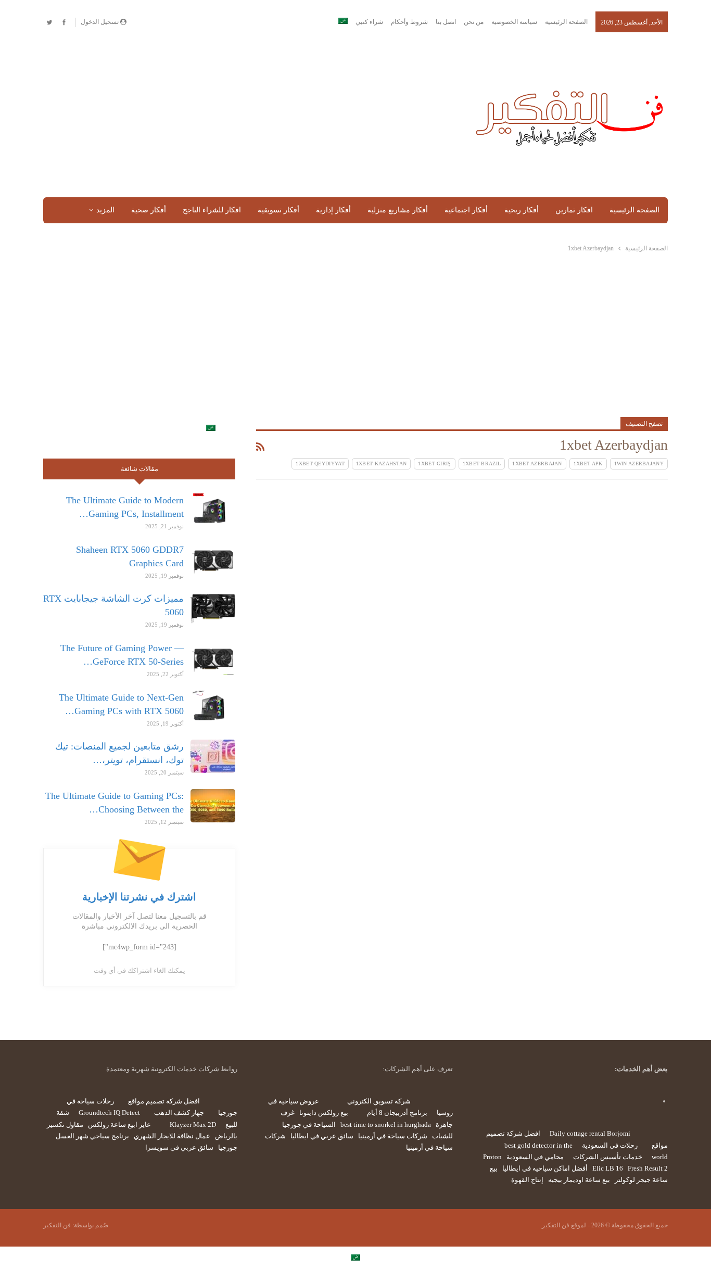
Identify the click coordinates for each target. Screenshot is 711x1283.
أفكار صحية (148, 210)
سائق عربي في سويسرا (179, 1147)
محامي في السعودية (535, 1157)
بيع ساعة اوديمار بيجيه (579, 1180)
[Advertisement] (248, 115)
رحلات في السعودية (610, 1145)
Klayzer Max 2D (193, 1124)
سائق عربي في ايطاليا (321, 1136)
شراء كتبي (369, 22)
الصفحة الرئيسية (566, 22)
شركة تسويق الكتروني (379, 1101)
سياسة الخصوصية (514, 22)
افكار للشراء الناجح (212, 210)
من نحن (474, 22)
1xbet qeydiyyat (320, 463)
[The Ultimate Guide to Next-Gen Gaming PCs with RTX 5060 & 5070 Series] (213, 707)
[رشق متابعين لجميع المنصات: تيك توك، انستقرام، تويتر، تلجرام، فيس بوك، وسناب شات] (213, 756)
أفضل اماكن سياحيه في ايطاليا (545, 1168)
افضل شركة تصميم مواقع (164, 1101)
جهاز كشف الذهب (179, 1112)
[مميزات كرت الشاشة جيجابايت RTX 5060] (213, 608)
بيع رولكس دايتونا (323, 1112)
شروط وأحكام (409, 22)
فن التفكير (57, 1225)
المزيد (105, 210)
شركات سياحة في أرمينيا (392, 1136)
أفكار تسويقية (278, 210)
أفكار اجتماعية (466, 210)
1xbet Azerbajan (537, 463)
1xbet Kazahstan (381, 463)
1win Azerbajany (639, 463)
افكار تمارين (574, 210)
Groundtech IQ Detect (109, 1112)
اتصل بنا (446, 22)
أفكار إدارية (333, 210)
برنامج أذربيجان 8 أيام (397, 1112)
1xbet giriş (434, 463)
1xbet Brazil (482, 463)
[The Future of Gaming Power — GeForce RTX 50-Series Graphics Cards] (213, 658)
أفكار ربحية (521, 210)
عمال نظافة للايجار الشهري (172, 1136)
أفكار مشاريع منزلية (397, 210)
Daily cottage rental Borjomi (590, 1133)
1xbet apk (588, 463)
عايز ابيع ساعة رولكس (119, 1124)
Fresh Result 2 (648, 1168)
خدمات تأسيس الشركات (607, 1157)
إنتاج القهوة (527, 1180)
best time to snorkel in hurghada (385, 1124)
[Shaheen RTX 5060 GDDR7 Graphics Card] (213, 559)
